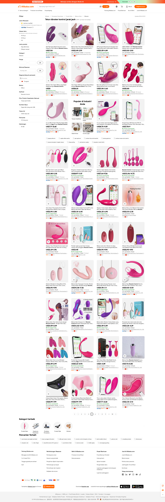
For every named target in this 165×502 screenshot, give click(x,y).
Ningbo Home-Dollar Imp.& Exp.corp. (55, 55)
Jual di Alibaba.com (127, 455)
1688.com (64, 494)
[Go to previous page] (74, 414)
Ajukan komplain (101, 461)
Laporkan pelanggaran (103, 473)
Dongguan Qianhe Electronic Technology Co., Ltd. (133, 54)
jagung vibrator (51, 138)
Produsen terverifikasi (77, 455)
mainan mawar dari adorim (122, 138)
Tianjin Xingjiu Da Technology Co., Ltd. (56, 368)
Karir (22, 464)
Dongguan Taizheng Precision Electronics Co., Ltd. (108, 55)
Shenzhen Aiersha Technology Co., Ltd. (132, 292)
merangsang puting (104, 442)
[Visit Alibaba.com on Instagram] (133, 474)
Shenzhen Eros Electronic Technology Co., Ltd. (108, 253)
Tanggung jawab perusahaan (29, 461)
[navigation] (31, 215)
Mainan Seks (78, 16)
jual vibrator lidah (67, 442)
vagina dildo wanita (65, 138)
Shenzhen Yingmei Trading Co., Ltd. (55, 407)
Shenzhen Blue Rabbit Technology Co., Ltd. (108, 367)
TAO (96, 494)
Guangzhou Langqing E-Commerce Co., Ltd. (57, 330)
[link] (163, 485)
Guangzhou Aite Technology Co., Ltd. (132, 367)
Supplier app (85, 486)
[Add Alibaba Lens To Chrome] (48, 486)
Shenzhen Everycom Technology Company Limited (82, 178)
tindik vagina (92, 442)
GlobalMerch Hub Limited (129, 215)
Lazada (82, 494)
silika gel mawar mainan (65, 439)
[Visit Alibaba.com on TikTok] (140, 474)
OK (40, 62)
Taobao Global (89, 494)
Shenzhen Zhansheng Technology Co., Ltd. (57, 216)
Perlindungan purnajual (53, 464)
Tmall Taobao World (74, 494)
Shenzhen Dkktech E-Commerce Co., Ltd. (57, 178)
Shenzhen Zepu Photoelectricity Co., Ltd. (133, 329)
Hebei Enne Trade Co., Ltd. (78, 254)
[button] (101, 7)
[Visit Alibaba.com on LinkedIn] (126, 474)
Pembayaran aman (51, 455)
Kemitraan (124, 468)
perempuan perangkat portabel (29, 439)
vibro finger (36, 442)
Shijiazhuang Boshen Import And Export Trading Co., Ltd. (82, 368)
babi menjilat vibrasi (101, 439)
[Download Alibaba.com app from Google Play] (138, 486)
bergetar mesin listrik (99, 142)
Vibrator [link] (86, 16)
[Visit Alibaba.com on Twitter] (130, 474)
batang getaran (107, 138)
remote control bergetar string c (84, 439)
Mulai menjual (125, 458)
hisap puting (72, 142)
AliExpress (58, 494)
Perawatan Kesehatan (57, 16)
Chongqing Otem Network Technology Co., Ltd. (57, 253)
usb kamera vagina (84, 142)
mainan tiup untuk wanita (92, 138)
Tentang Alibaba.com (27, 451)
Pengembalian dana (102, 464)
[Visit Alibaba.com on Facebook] (123, 474)
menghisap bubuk (126, 439)
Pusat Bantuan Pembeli (103, 455)
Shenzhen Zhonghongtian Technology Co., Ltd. (108, 330)
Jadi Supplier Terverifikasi (128, 464)
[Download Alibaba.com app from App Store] (125, 486)
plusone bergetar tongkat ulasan (56, 142)
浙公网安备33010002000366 (111, 499)
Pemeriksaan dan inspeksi (53, 468)
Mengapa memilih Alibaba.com (29, 455)
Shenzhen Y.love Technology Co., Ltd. (56, 130)
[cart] (122, 6)
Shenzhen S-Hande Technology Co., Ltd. (82, 291)
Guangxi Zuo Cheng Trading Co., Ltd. (131, 405)
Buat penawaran (76, 458)
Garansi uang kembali (52, 458)
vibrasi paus (139, 439)
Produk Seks (69, 16)
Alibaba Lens (31, 486)
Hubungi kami (100, 458)
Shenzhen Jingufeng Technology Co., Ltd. (108, 292)
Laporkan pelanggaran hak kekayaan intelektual (106, 468)
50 (112, 414)
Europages (107, 494)
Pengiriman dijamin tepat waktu (55, 461)
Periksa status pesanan (128, 461)
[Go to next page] (115, 414)
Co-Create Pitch (25, 458)
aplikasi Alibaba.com (112, 486)
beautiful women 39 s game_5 (51, 442)
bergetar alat (25, 442)
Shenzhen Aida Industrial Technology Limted (57, 93)
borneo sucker (80, 442)
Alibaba (47, 16)
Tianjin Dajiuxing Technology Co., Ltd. (81, 54)
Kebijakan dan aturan (52, 471)
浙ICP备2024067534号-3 (126, 499)
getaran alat (114, 439)
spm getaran (78, 138)
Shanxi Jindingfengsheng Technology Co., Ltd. (82, 329)
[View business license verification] (98, 499)
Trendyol (100, 494)
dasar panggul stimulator (48, 439)
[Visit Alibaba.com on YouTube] (137, 474)
